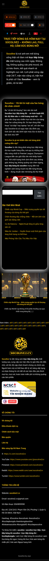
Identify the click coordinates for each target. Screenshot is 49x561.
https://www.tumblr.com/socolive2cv (24, 476)
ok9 (11, 323)
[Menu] (3, 4)
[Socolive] (24, 4)
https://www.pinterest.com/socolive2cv (26, 465)
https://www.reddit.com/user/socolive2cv (25, 470)
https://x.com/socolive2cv (15, 454)
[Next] (47, 293)
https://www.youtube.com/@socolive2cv (27, 459)
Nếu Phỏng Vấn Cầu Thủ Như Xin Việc (21, 238)
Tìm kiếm (5, 188)
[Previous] (2, 293)
